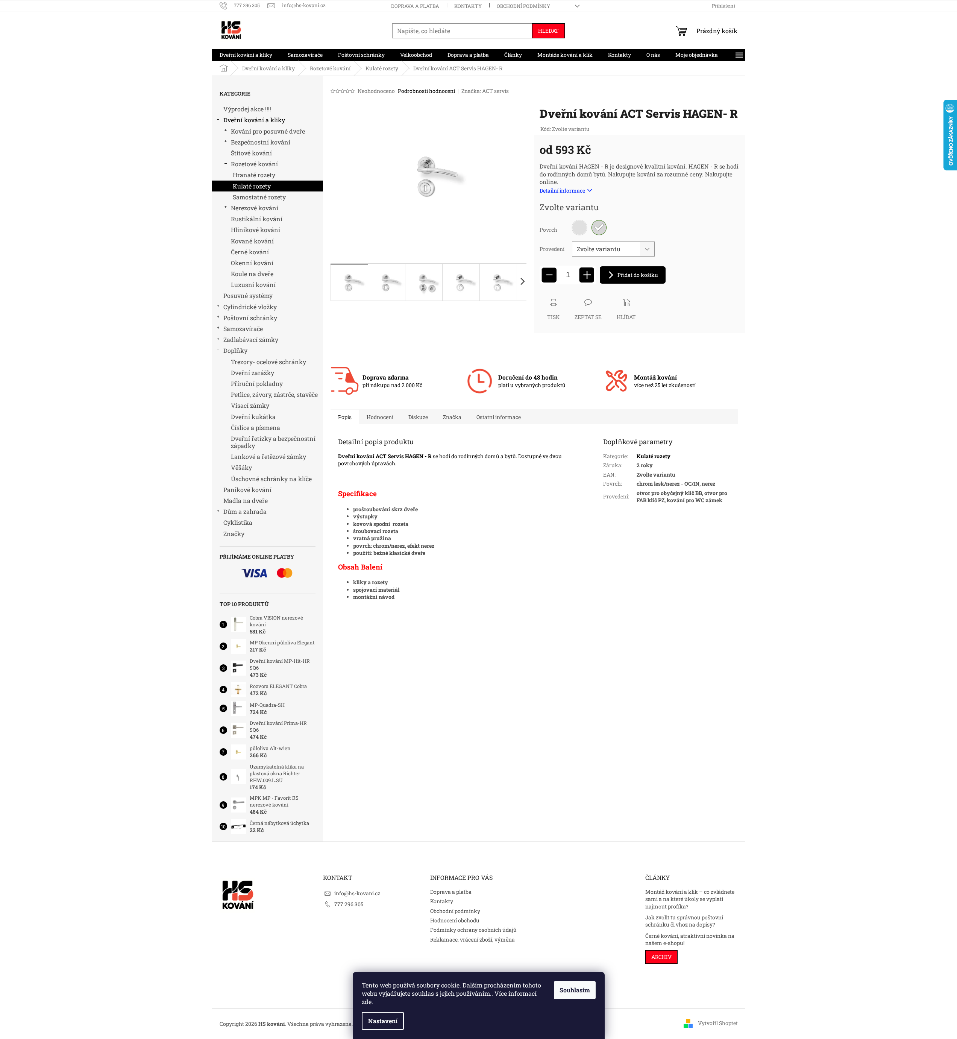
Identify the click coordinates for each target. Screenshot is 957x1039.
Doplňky (235, 350)
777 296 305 (348, 904)
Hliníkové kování (255, 230)
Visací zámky (250, 405)
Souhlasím (575, 990)
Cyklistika (237, 522)
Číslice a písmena (255, 427)
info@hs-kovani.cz (357, 893)
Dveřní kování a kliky (254, 120)
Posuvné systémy (248, 295)
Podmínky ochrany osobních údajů (473, 929)
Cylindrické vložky (250, 307)
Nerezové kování (254, 208)
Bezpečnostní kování (260, 142)
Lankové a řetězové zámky (268, 456)
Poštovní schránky (250, 318)
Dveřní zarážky (252, 373)
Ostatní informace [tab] (498, 417)
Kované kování (252, 241)
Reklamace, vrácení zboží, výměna (472, 939)
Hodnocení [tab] (380, 417)
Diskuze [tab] (418, 417)
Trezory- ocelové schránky (268, 362)
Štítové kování (251, 153)
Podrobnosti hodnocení (426, 90)
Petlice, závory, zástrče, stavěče (274, 394)
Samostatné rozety (259, 197)
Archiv (661, 956)
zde (367, 1002)
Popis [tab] (345, 417)
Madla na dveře (245, 500)
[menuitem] (246, 55)
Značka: (485, 90)
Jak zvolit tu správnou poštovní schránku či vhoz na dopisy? (684, 921)
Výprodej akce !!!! (247, 109)
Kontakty (468, 6)
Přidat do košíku (637, 274)
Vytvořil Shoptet (718, 1023)
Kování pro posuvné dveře (268, 131)
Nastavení (382, 1021)
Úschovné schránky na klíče (271, 479)
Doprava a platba (415, 6)
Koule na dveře (252, 274)
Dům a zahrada (245, 511)
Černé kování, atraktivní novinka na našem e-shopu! (689, 939)
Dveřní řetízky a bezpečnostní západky (273, 442)
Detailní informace (562, 190)
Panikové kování (247, 490)
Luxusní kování (253, 285)
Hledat (548, 30)
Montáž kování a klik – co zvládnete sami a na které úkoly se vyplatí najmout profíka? (689, 899)
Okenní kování (252, 263)
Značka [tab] (452, 417)
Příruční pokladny (257, 383)
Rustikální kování (256, 219)
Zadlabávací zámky (250, 339)
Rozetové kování (254, 164)
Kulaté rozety (252, 186)
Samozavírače (243, 329)
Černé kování (250, 252)
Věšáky (241, 467)
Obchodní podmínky (523, 6)
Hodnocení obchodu (454, 920)
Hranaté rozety (254, 175)
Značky (233, 534)
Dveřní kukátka (253, 417)
